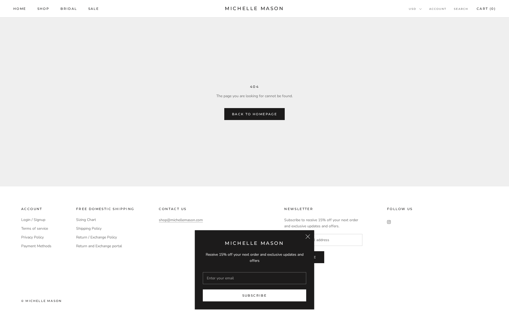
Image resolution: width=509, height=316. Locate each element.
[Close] (307, 236)
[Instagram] (389, 222)
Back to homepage (254, 114)
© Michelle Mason (41, 301)
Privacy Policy (32, 237)
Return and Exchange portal (99, 246)
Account (437, 9)
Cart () (486, 9)
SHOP (43, 9)
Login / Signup (33, 219)
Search (461, 9)
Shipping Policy (89, 228)
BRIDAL (68, 9)
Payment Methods (36, 246)
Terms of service (34, 228)
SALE (93, 9)
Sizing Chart (86, 219)
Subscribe (254, 295)
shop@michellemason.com (181, 220)
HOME (19, 9)
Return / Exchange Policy (96, 237)
